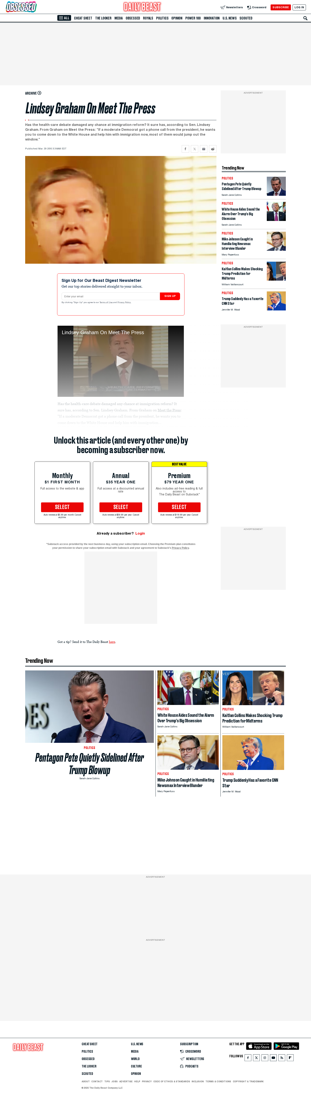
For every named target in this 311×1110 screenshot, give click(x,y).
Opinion (176, 18)
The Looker (103, 18)
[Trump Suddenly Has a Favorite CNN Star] (276, 309)
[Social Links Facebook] (248, 1058)
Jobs (114, 1081)
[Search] (305, 18)
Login (140, 533)
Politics (162, 18)
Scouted (245, 18)
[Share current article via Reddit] (212, 149)
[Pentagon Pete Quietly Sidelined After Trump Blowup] (276, 194)
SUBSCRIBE (280, 7)
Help (137, 1081)
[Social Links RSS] (281, 1058)
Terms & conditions (218, 1081)
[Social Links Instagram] (264, 1058)
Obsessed (133, 18)
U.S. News (230, 18)
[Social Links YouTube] (273, 1058)
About (86, 1081)
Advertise (126, 1081)
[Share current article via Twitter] (194, 149)
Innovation (212, 18)
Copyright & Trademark (248, 1081)
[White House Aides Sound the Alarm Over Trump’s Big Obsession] (276, 220)
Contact (97, 1081)
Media (118, 18)
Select (62, 507)
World (135, 1059)
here (112, 642)
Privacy (147, 1081)
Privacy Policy (124, 303)
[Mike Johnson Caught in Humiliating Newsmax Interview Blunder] (276, 249)
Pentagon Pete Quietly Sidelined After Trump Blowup (89, 764)
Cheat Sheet (83, 18)
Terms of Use (106, 303)
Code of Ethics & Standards (171, 1081)
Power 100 (193, 18)
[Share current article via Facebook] (185, 149)
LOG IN (299, 7)
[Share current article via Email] (203, 149)
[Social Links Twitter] (256, 1058)
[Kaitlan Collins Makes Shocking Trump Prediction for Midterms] (276, 279)
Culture (136, 1066)
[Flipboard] (290, 1058)
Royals (148, 18)
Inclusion (198, 1081)
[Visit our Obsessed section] (34, 7)
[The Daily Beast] (142, 7)
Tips (107, 1081)
